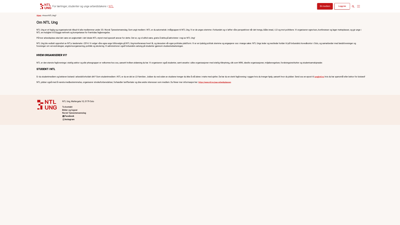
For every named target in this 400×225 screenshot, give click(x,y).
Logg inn (342, 6)
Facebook (69, 116)
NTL (111, 6)
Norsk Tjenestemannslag (74, 113)
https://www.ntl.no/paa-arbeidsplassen (214, 82)
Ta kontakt (67, 107)
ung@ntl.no (319, 77)
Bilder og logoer (70, 110)
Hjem (39, 15)
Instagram (69, 119)
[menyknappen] (358, 6)
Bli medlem (325, 6)
